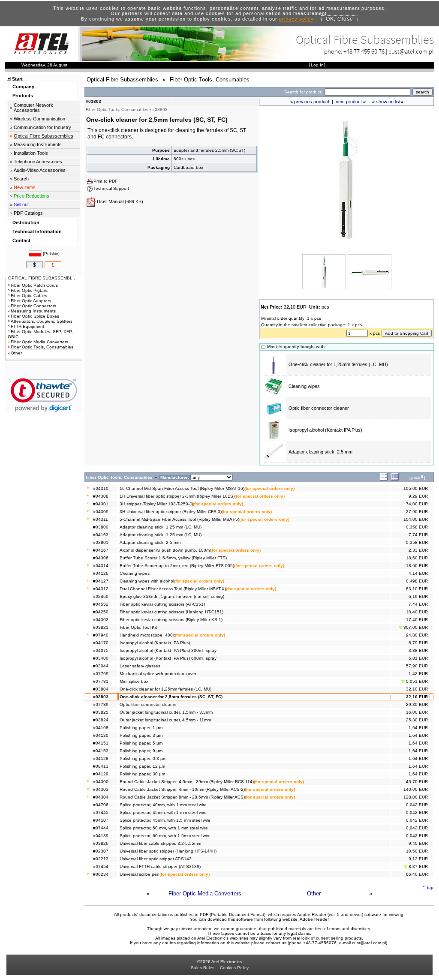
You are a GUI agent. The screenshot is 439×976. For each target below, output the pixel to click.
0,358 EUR (417, 527)
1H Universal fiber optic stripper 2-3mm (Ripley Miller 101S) (177, 496)
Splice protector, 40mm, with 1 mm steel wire (163, 804)
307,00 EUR (415, 627)
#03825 (100, 712)
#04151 (100, 743)
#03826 (100, 843)
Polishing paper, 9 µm (141, 750)
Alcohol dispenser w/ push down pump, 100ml (165, 550)
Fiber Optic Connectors (33, 305)
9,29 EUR (418, 496)
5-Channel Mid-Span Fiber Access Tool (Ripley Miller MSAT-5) (179, 519)
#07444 (100, 828)
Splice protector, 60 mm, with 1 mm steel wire (164, 828)
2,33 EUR (418, 550)
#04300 (100, 781)
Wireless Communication (39, 118)
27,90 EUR (417, 511)
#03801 (100, 542)
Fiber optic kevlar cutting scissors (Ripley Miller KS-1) (171, 619)
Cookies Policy (234, 967)
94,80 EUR (417, 635)
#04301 (100, 504)
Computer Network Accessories (33, 107)
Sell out (21, 204)
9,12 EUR (418, 858)
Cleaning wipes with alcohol (147, 581)
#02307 (100, 851)
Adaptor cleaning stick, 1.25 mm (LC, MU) (160, 527)
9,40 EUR (418, 843)
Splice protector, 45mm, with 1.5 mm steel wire (165, 820)
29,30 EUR (417, 704)
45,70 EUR (417, 781)
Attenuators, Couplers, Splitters (41, 321)
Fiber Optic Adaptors (31, 300)
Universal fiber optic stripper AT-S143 (156, 858)
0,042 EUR (417, 804)
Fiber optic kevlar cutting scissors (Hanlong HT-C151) (171, 612)
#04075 (100, 650)
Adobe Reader (314, 919)
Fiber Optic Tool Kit (138, 627)
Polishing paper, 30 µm (142, 774)
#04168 (100, 727)
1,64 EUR (418, 727)
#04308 (100, 496)
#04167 (100, 550)
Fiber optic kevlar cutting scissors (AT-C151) (162, 604)
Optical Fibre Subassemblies (43, 135)
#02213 (100, 858)
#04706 (100, 804)
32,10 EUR (417, 689)
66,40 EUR (417, 874)
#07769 (100, 673)
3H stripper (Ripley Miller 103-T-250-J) (156, 504)
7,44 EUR (418, 604)
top (430, 887)
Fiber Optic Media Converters (204, 893)
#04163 (100, 534)
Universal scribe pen (139, 874)
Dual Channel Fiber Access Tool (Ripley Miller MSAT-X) (173, 588)
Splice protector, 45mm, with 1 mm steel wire (163, 812)
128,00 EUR (415, 797)
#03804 (100, 689)
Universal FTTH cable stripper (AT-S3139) (160, 866)
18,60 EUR (417, 558)
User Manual (110, 201)
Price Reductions (31, 195)
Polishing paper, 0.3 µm (143, 758)
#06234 (100, 874)
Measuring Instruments (38, 144)
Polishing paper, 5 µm (141, 743)
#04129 (100, 774)
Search (21, 178)
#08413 (100, 766)
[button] (43, 395)
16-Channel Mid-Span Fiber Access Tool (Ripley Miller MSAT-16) (182, 488)
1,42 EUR (418, 673)
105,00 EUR (415, 488)
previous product (311, 101)
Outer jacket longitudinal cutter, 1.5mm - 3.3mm (166, 712)
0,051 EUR (416, 681)
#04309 (100, 511)
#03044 (100, 666)
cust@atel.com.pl (411, 51)
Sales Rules (202, 967)
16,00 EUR (417, 712)
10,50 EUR (417, 851)
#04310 (100, 488)
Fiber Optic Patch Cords (34, 285)
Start (17, 78)
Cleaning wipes (304, 386)
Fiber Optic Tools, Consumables (42, 347)
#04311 (100, 519)
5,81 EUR (418, 658)
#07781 (100, 681)
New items (25, 187)
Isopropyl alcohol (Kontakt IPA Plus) (325, 429)
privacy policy (296, 18)
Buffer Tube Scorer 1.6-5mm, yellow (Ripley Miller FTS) (173, 558)
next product (349, 101)
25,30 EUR (417, 720)
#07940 (100, 635)
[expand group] (383, 479)
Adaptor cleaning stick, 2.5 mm (320, 451)
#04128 (100, 758)
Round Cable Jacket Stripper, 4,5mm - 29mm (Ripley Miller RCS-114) (187, 781)
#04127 (100, 581)
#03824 (100, 720)
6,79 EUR (418, 642)
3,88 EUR (418, 650)
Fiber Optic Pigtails (29, 290)
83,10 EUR (417, 588)
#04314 (100, 565)
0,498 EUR (417, 581)
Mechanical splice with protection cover (158, 673)
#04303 (100, 789)
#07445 (100, 812)
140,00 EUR (415, 789)
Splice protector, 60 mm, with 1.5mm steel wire (165, 835)
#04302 (100, 619)
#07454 (100, 866)
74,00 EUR (417, 504)
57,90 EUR (417, 666)
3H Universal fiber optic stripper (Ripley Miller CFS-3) (171, 511)
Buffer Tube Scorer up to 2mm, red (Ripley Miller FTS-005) (177, 565)
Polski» (51, 253)
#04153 (100, 750)
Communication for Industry (42, 127)
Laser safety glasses (140, 666)
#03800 (100, 527)
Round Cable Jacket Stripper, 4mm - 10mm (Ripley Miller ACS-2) (182, 789)
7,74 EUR (418, 534)
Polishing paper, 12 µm (142, 766)
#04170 (100, 642)
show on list (388, 101)
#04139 (100, 835)
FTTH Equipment (27, 326)
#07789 (100, 704)
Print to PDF (105, 181)
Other (314, 893)
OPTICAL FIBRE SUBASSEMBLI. (41, 278)
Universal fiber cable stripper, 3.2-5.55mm (160, 843)
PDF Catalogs (28, 213)
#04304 (100, 797)
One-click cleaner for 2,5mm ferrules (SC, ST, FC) (171, 696)
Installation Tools (31, 153)
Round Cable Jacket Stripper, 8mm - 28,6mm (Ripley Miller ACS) (182, 797)
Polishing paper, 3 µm (141, 735)
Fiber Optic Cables (29, 295)
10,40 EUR (417, 612)
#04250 (100, 612)
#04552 (100, 604)
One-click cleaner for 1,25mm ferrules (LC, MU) (338, 364)
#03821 (100, 627)
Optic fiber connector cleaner (319, 408)
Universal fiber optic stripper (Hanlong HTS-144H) (168, 851)
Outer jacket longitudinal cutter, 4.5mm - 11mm (165, 720)
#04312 (100, 588)
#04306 (100, 558)
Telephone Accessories (38, 161)
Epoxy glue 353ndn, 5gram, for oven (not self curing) (172, 596)
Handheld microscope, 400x (147, 635)
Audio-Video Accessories (40, 170)
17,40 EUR (417, 619)
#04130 (100, 735)
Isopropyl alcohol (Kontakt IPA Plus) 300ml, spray (168, 650)
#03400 (100, 658)
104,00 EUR (415, 519)
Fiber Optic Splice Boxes (35, 316)
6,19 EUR (418, 596)
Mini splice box (134, 681)
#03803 (100, 696)
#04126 (100, 573)
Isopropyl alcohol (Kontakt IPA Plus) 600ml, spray (168, 658)
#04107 (100, 820)
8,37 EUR (417, 866)
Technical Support (111, 188)
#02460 (100, 596)
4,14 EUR (418, 573)
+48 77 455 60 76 (364, 51)
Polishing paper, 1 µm (141, 727)
